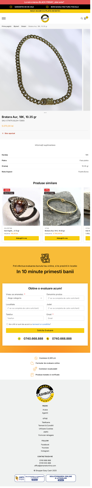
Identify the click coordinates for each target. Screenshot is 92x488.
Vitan (47, 228)
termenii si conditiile (41, 324)
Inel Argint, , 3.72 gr (11, 231)
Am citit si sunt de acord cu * (30, 324)
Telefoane (46, 422)
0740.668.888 (33, 338)
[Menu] (5, 18)
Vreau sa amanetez (15, 294)
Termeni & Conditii (46, 425)
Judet (49, 304)
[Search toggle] (82, 18)
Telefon (9, 314)
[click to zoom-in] (41, 70)
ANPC (45, 432)
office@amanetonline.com (45, 466)
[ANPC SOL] (61, 478)
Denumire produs (54, 294)
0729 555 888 (45, 463)
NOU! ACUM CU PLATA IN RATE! (45, 11)
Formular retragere (46, 435)
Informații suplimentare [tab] (45, 145)
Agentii (45, 413)
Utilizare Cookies (46, 429)
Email (49, 314)
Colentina (8, 228)
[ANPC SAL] (29, 478)
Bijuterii (16, 26)
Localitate (10, 304)
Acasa (45, 410)
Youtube (45, 448)
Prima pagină (6, 26)
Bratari (23, 26)
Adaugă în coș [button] (21, 238)
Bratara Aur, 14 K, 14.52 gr (55, 231)
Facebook (45, 445)
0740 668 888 (45, 460)
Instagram (45, 451)
